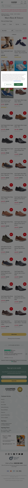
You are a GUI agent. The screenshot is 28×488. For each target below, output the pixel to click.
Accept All (18, 84)
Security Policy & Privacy (17, 80)
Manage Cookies (9, 84)
